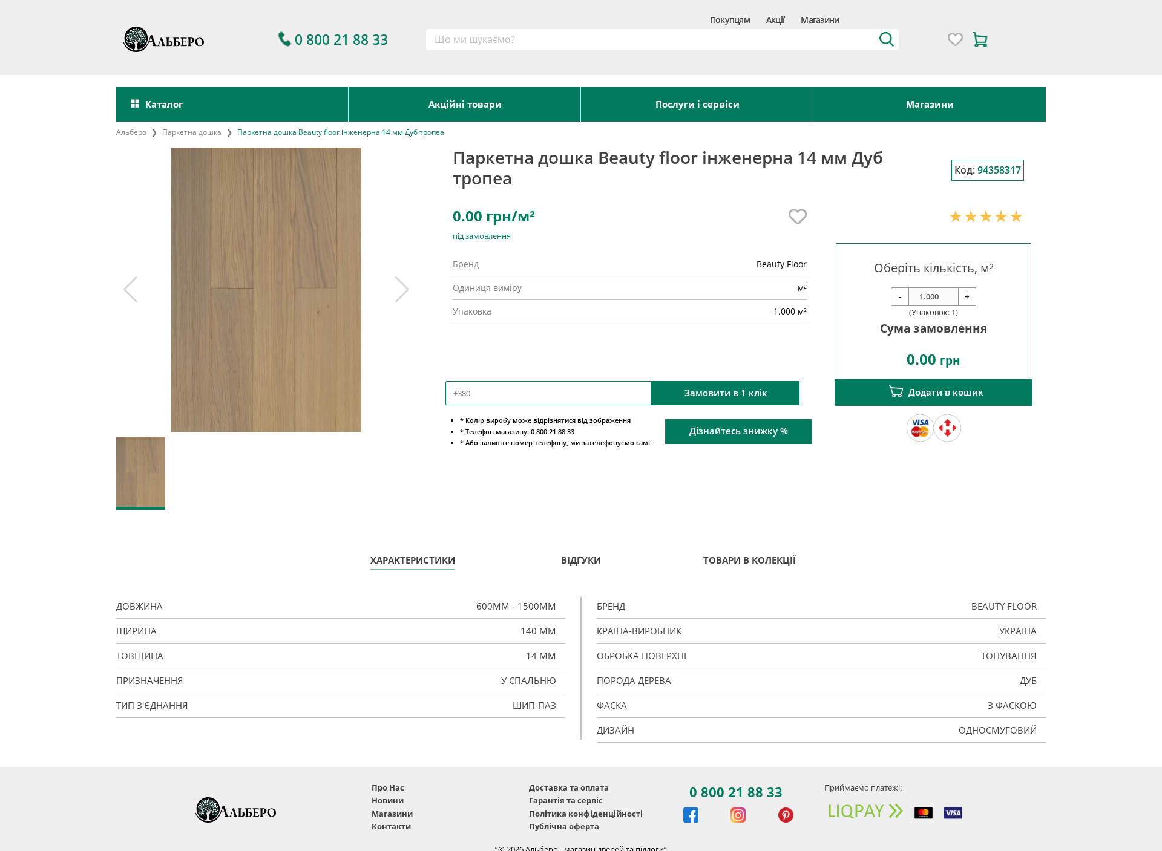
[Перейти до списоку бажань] (955, 39)
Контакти (391, 826)
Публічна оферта (564, 826)
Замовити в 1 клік (725, 392)
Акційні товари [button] (465, 104)
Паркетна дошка (192, 132)
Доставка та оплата (569, 787)
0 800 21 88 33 (736, 792)
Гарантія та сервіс (566, 800)
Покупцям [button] (730, 19)
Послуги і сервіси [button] (697, 104)
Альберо (131, 132)
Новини (388, 800)
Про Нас (388, 787)
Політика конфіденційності (586, 813)
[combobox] (662, 39)
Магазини (820, 19)
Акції (775, 19)
